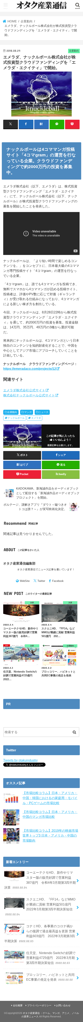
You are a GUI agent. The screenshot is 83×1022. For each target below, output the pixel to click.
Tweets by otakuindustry (20, 760)
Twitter (41, 580)
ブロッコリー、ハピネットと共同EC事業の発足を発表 (50, 977)
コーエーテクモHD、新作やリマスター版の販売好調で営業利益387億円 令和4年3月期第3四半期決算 (40, 880)
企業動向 (12, 412)
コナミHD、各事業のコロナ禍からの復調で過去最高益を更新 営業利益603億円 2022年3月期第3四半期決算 (39, 933)
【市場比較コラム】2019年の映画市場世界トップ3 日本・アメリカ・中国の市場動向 (50, 835)
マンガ (28, 412)
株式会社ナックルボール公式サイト (29, 395)
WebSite (25, 580)
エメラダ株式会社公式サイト (24, 390)
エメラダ (36, 418)
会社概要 (18, 1005)
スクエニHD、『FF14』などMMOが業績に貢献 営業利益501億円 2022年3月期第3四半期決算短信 (40, 906)
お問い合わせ (63, 1005)
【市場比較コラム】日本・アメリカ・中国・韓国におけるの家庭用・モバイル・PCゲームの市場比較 (50, 798)
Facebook (58, 580)
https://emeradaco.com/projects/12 (29, 368)
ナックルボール (16, 418)
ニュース (43, 412)
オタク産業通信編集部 (19, 563)
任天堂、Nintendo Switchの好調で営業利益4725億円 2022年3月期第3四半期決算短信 (51, 958)
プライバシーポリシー (39, 1005)
